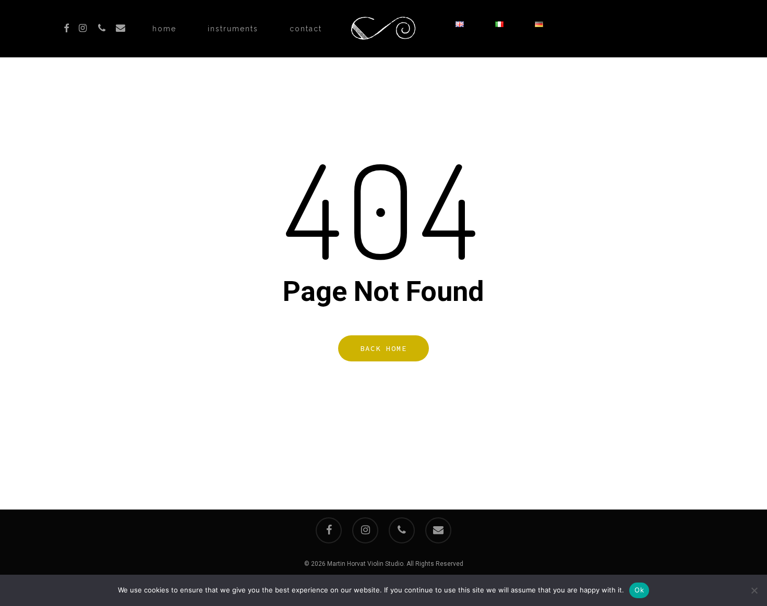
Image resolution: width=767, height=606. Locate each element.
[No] (754, 590)
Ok (639, 590)
